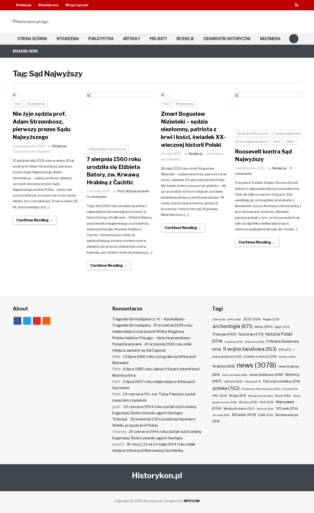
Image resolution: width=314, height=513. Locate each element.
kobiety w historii (260, 356)
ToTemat (119, 419)
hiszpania (234, 341)
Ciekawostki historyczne (227, 38)
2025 (252, 319)
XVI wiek (221, 415)
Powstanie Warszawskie (261, 389)
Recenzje (185, 38)
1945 (234, 319)
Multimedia (270, 38)
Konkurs (287, 356)
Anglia (271, 319)
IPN (285, 349)
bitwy (264, 327)
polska (226, 388)
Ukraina (248, 402)
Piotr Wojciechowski (133, 191)
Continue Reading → (34, 220)
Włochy (265, 408)
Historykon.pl (157, 475)
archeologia (233, 326)
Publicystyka (101, 38)
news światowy (266, 374)
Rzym (283, 395)
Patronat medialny (281, 381)
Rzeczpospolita (260, 395)
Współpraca (48, 5)
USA (266, 402)
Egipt (282, 327)
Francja (224, 334)
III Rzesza (254, 341)
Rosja (237, 396)
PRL (220, 395)
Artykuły (131, 38)
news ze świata (234, 375)
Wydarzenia (68, 38)
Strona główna (32, 38)
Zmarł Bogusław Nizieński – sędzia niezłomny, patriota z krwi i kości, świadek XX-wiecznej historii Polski (193, 129)
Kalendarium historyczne (107, 149)
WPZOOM (192, 501)
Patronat (253, 381)
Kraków (224, 366)
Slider (290, 141)
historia (250, 334)
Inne (18, 104)
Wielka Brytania (239, 408)
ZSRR (265, 415)
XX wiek (244, 414)
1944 (219, 319)
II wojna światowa (250, 349)
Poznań (290, 389)
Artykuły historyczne (252, 133)
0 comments (97, 197)
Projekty (158, 38)
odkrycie (233, 381)
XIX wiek (287, 408)
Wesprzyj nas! (76, 5)
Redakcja (23, 5)
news (256, 365)
